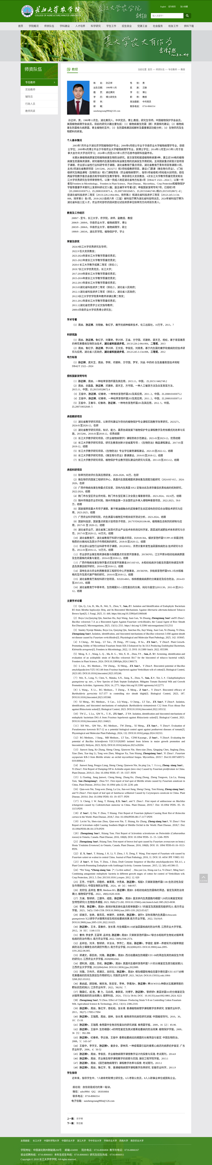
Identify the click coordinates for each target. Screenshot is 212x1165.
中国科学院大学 (51, 1141)
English (163, 7)
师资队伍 (49, 26)
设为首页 (172, 7)
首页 (20, 26)
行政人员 (30, 104)
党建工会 (142, 26)
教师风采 (30, 111)
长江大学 (37, 1141)
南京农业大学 (137, 1141)
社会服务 (158, 26)
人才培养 (80, 26)
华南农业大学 (110, 1141)
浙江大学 (81, 1141)
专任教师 (30, 82)
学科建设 (65, 26)
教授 (183, 69)
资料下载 (189, 26)
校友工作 (173, 26)
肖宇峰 (79, 1118)
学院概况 (34, 26)
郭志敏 (79, 1123)
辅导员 (29, 96)
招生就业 (127, 26)
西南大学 (123, 1141)
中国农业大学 (68, 1141)
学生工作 (111, 26)
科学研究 (96, 26)
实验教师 (30, 89)
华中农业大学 (94, 1141)
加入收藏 (184, 7)
